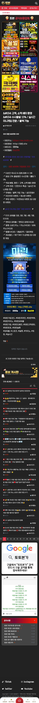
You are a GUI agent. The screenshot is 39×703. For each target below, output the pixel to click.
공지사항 (7, 620)
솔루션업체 (24, 13)
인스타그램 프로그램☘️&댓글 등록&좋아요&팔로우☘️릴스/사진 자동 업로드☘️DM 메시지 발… (19, 430)
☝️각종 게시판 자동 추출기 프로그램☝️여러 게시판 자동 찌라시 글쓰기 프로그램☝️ (19, 501)
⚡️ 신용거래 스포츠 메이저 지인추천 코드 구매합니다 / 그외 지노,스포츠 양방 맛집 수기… (19, 450)
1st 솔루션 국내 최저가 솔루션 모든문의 (17, 391)
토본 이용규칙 (8, 642)
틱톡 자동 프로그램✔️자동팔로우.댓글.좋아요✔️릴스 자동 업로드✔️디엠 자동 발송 (19, 420)
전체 (6, 8)
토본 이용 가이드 (9, 634)
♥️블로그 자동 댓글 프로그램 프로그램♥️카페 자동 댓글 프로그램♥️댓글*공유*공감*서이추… (19, 481)
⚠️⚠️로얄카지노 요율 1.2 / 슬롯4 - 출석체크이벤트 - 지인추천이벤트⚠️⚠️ (19, 400)
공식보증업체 (13, 8)
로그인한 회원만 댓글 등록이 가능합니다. (19, 358)
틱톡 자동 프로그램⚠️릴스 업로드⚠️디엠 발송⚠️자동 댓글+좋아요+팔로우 (19, 511)
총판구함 (15, 13)
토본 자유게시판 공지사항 (12, 625)
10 (34, 539)
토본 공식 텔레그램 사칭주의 (13, 639)
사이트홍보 (6, 13)
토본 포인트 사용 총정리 (11, 628)
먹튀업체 (24, 8)
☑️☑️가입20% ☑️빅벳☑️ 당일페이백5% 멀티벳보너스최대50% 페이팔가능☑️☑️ (19, 440)
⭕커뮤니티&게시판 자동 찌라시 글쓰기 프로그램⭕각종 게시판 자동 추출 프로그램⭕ (19, 410)
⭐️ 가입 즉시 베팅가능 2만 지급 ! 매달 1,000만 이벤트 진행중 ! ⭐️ (19, 471)
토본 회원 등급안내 (10, 631)
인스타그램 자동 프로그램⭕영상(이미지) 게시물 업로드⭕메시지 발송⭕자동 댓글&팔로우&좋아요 (19, 529)
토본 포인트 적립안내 (10, 637)
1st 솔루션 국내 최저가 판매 (13, 520)
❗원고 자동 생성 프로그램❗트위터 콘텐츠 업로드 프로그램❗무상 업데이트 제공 (19, 461)
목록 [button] (34, 364)
